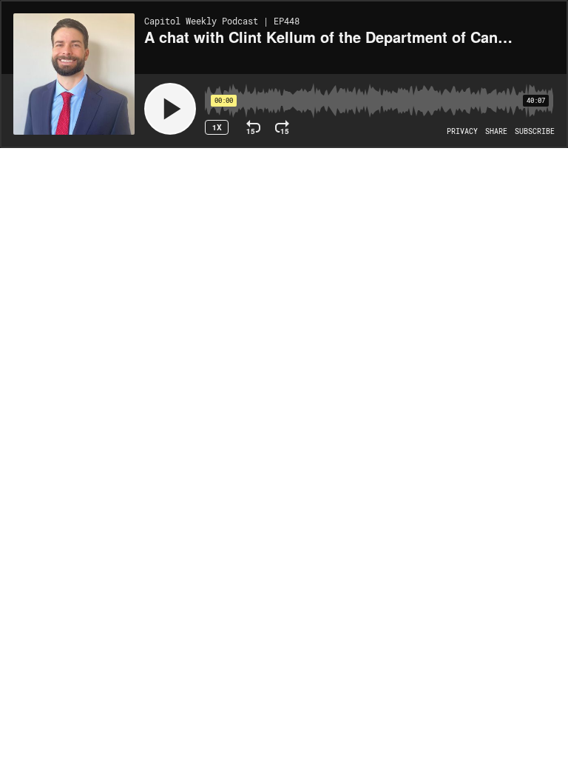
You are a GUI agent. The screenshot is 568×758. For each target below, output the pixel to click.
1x (217, 127)
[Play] (170, 109)
